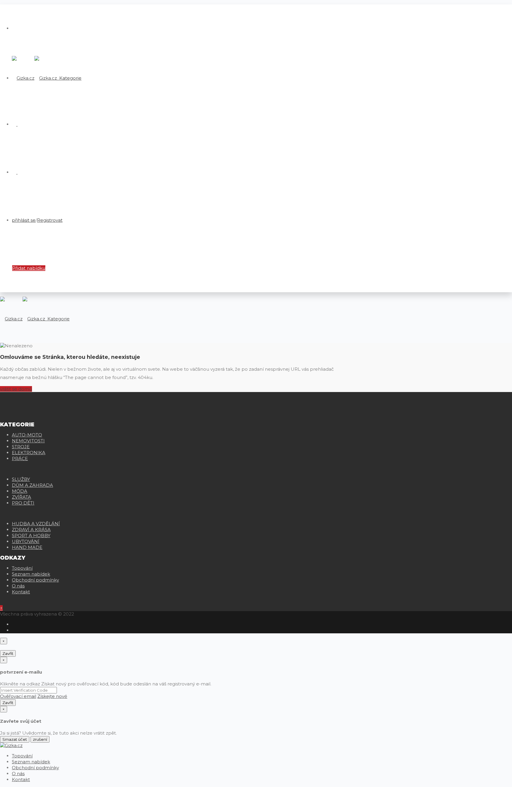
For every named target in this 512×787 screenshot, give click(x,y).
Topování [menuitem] (22, 756)
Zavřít (7, 653)
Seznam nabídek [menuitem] (31, 761)
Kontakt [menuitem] (21, 779)
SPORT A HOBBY (31, 535)
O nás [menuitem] (18, 773)
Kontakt (21, 592)
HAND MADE (27, 547)
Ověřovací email (18, 696)
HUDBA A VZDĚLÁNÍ (36, 523)
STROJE (21, 446)
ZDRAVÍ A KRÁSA (31, 529)
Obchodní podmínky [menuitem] (35, 767)
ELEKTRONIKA (28, 452)
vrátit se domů (16, 389)
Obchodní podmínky (35, 580)
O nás (18, 586)
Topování (22, 568)
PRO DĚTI (23, 503)
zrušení (40, 739)
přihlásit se (24, 220)
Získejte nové (52, 696)
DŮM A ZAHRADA (32, 485)
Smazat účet (14, 739)
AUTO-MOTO (27, 435)
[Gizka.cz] (34, 78)
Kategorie (69, 78)
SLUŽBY (21, 479)
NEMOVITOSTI (28, 441)
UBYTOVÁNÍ (25, 541)
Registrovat (50, 220)
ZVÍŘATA (21, 497)
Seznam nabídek (31, 574)
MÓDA (19, 491)
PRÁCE (20, 458)
